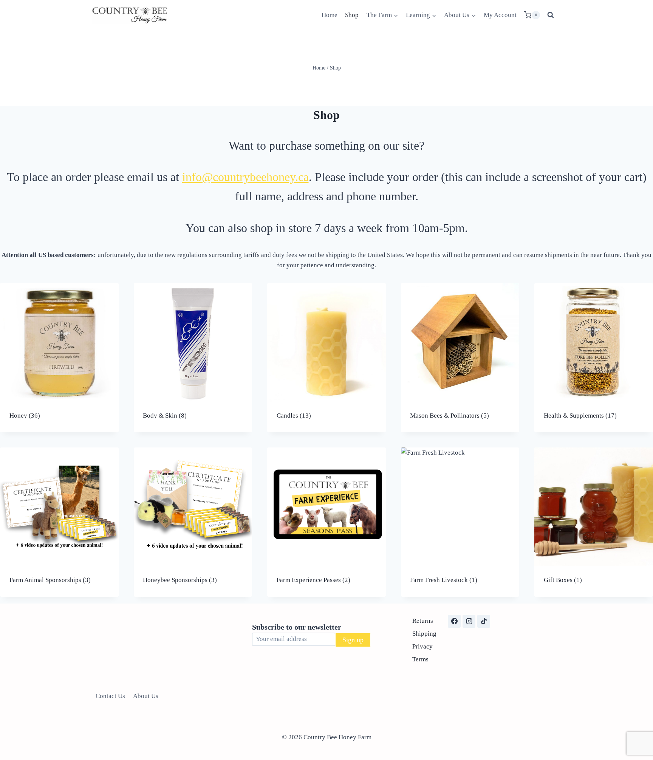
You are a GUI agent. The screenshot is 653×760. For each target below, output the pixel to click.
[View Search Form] (550, 15)
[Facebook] (454, 621)
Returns (422, 620)
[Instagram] (469, 621)
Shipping (424, 633)
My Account (500, 15)
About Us (145, 696)
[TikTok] (483, 621)
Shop (352, 15)
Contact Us (110, 696)
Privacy (422, 646)
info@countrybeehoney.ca (245, 177)
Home (329, 15)
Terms (420, 659)
